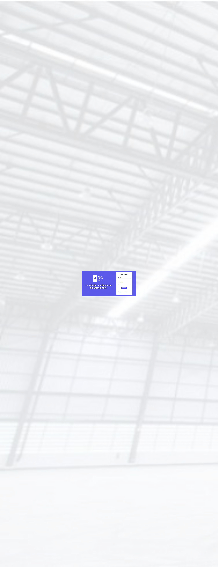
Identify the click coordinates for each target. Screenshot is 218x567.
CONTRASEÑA (120, 282)
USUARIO (119, 277)
